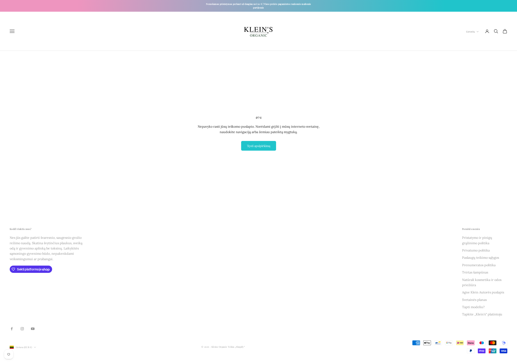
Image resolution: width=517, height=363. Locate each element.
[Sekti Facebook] (12, 329)
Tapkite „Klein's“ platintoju (482, 314)
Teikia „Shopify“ (236, 346)
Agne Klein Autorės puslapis (483, 292)
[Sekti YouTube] (33, 329)
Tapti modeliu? (473, 307)
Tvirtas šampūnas (475, 272)
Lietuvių (470, 31)
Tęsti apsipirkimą (258, 146)
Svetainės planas (474, 300)
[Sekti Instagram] (22, 329)
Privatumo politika (476, 250)
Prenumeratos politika (479, 265)
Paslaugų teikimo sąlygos (480, 258)
